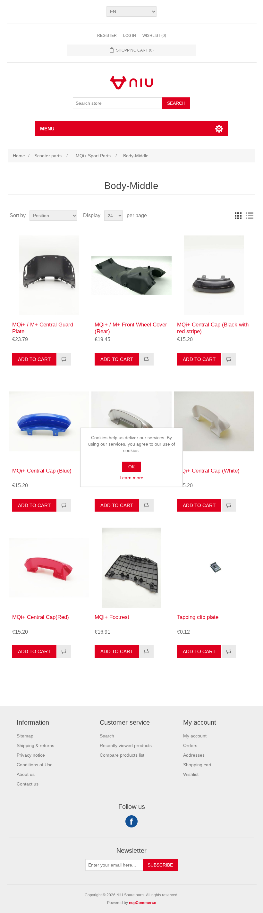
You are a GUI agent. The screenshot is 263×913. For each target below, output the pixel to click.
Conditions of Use (35, 764)
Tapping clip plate (197, 617)
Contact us (27, 783)
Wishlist (191, 774)
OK (131, 466)
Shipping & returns (35, 745)
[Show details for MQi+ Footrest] (131, 567)
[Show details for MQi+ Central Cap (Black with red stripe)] (214, 275)
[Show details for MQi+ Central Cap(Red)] (49, 567)
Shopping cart (197, 764)
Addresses (194, 755)
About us (26, 774)
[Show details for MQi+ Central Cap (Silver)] (131, 421)
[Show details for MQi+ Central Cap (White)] (214, 421)
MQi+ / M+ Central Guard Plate (42, 328)
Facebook (131, 821)
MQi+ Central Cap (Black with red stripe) (213, 328)
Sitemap (25, 735)
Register (107, 35)
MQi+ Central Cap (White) (208, 471)
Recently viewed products (126, 745)
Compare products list (122, 755)
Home (19, 155)
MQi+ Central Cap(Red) (40, 617)
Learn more (131, 477)
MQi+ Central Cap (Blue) (42, 471)
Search (176, 103)
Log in (129, 35)
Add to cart (34, 359)
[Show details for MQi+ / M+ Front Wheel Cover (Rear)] (131, 275)
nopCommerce (142, 903)
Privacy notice (31, 755)
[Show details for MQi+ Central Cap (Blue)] (49, 421)
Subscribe (160, 865)
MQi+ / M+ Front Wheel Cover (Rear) (131, 328)
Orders (190, 745)
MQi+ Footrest (112, 617)
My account (195, 735)
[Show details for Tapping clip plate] (214, 567)
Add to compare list (63, 359)
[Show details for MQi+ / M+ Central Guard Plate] (49, 275)
